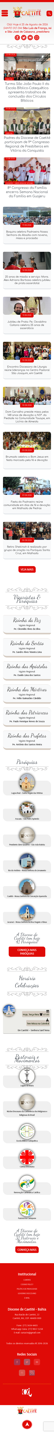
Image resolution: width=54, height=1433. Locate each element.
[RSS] (32, 1375)
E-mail (27, 1298)
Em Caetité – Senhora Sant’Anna (33, 1030)
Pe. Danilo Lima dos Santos (27, 675)
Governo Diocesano (27, 1293)
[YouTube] (30, 37)
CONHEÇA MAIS (27, 1249)
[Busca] (49, 14)
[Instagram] (36, 37)
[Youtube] (37, 1364)
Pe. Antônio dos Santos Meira (27, 744)
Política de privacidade (27, 1289)
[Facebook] (17, 37)
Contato (27, 1280)
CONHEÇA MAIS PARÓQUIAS (27, 951)
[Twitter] (23, 37)
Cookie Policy (27, 1284)
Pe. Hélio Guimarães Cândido (27, 698)
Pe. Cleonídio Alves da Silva (27, 628)
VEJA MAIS (27, 569)
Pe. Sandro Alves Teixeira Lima (27, 651)
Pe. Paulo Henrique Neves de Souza (27, 721)
